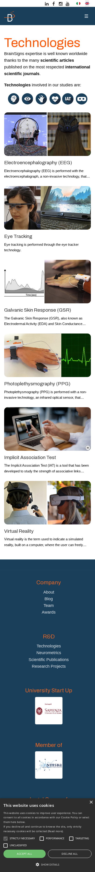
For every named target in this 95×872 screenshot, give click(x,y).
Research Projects (49, 666)
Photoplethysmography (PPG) (37, 383)
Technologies (49, 646)
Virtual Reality (19, 531)
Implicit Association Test (30, 457)
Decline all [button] (70, 853)
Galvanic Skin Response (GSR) (37, 310)
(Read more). (56, 831)
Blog (49, 599)
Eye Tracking (18, 236)
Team (49, 605)
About (48, 592)
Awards (49, 612)
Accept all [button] (24, 853)
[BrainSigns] (10, 16)
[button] (47, 864)
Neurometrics (48, 652)
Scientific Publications (49, 659)
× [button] (91, 802)
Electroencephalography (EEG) (38, 162)
